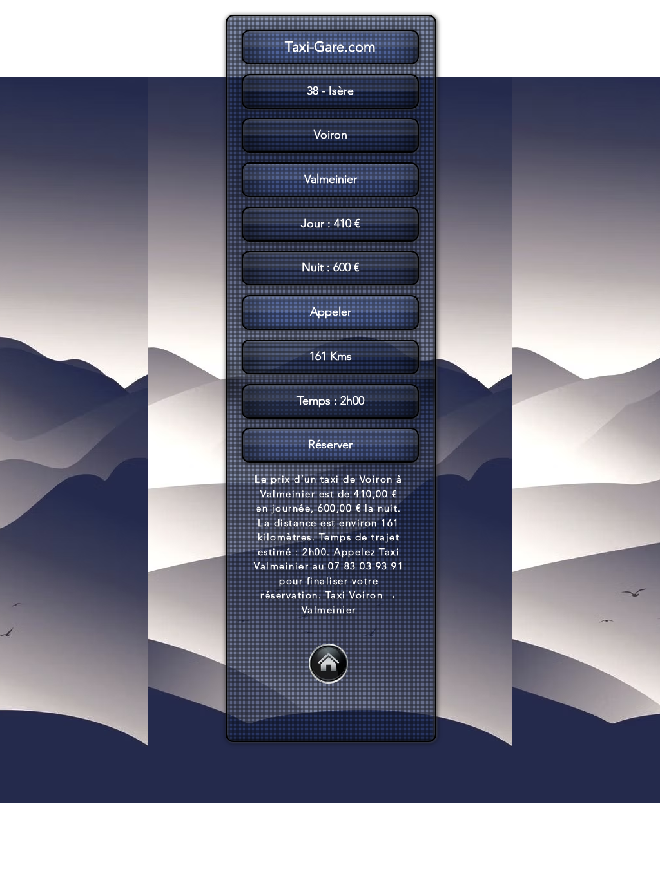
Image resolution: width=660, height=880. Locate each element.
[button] (330, 378)
